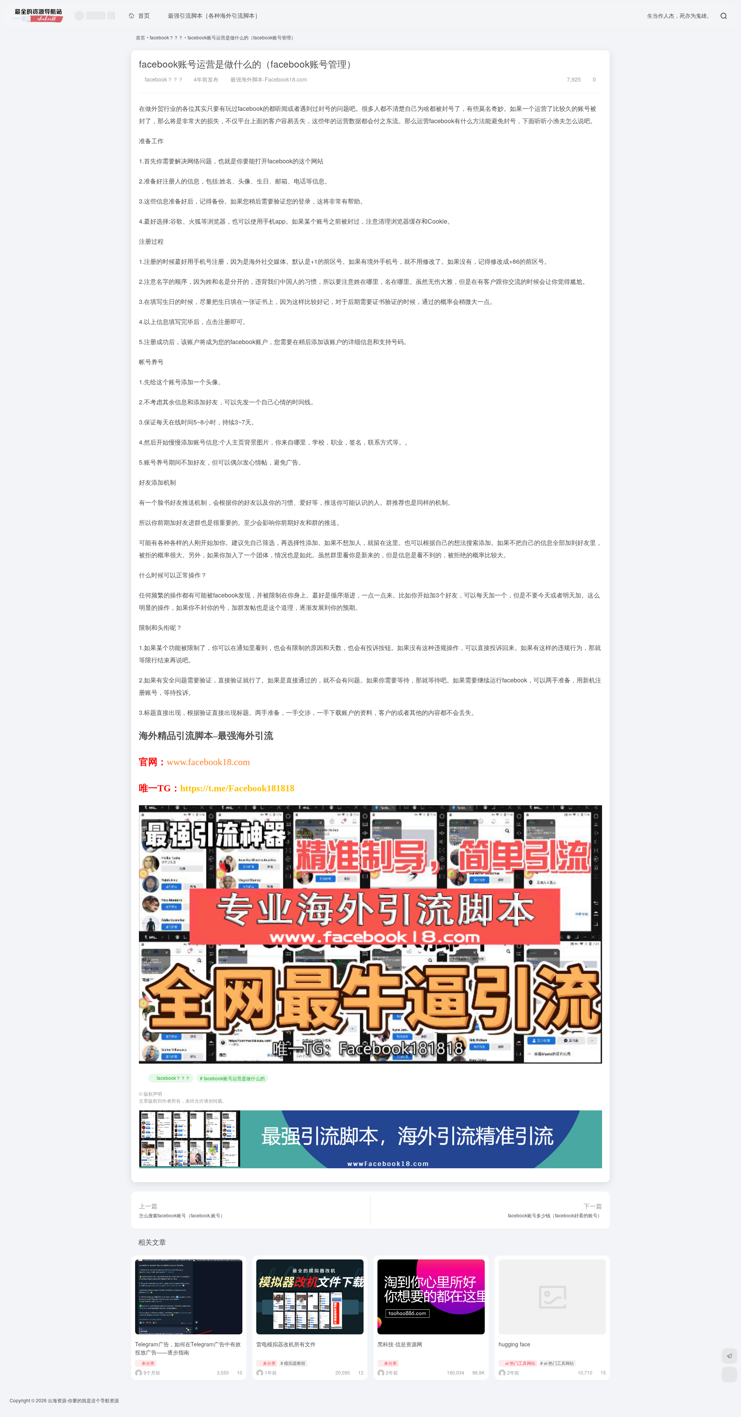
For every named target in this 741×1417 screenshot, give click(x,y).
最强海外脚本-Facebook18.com (268, 79)
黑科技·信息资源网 (399, 1344)
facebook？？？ (166, 37)
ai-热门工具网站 (520, 1363)
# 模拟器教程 (293, 1363)
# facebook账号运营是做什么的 (232, 1078)
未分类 (148, 1363)
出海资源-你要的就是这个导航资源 (83, 1400)
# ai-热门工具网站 (557, 1363)
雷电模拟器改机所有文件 (286, 1344)
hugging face (514, 1344)
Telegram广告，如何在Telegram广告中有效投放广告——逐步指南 (188, 1348)
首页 (140, 37)
